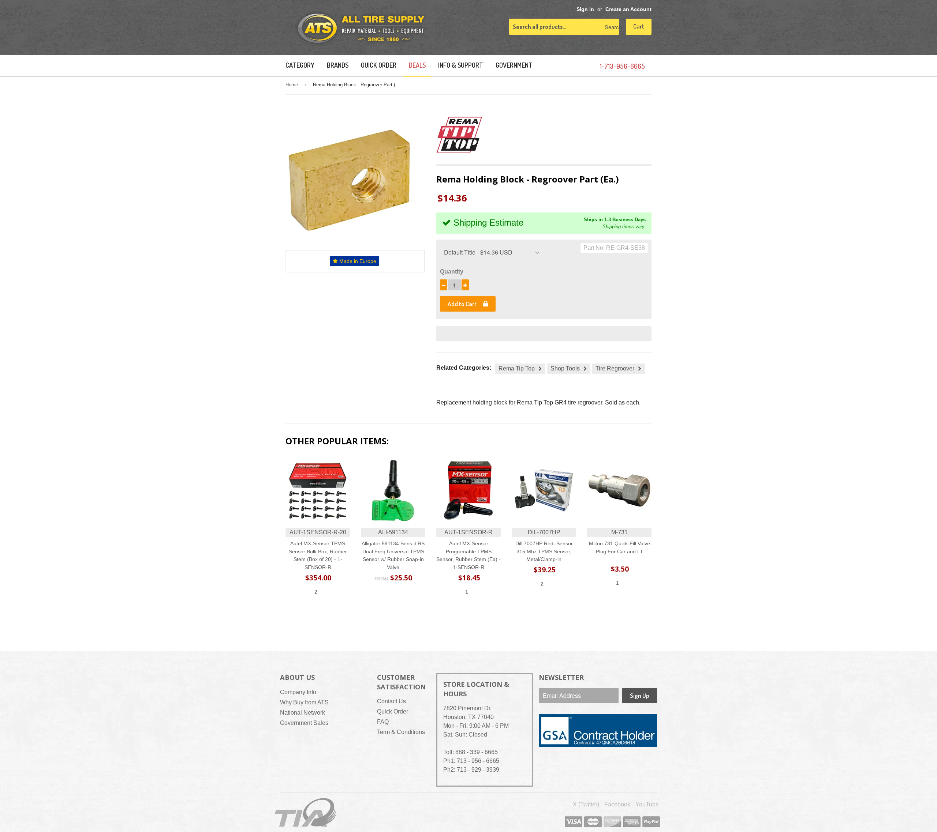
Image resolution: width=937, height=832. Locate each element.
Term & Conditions (401, 732)
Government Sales (304, 723)
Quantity (451, 271)
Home (291, 84)
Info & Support (460, 65)
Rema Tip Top (517, 368)
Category (299, 65)
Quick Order (378, 65)
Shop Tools (565, 368)
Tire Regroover (615, 368)
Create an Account (628, 9)
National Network (302, 712)
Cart (638, 26)
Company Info (298, 692)
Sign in (585, 9)
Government (514, 65)
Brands (337, 65)
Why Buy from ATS (304, 702)
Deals (417, 65)
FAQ (383, 722)
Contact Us (391, 701)
